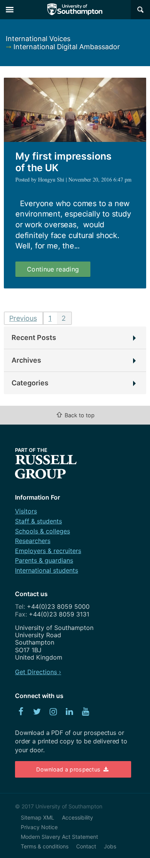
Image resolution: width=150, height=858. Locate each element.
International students (46, 570)
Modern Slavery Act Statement (59, 836)
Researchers (32, 541)
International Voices (38, 39)
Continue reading (58, 271)
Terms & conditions (44, 846)
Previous (23, 318)
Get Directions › (38, 672)
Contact (86, 846)
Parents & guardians (44, 560)
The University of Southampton (75, 9)
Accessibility (77, 817)
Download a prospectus (69, 769)
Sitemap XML (37, 817)
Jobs (110, 846)
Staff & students (38, 521)
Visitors (26, 511)
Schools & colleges (42, 531)
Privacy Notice (39, 827)
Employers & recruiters (48, 551)
